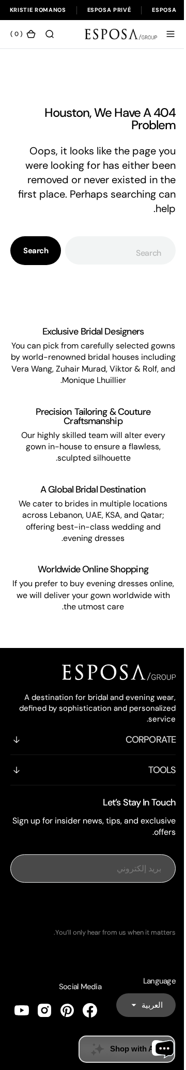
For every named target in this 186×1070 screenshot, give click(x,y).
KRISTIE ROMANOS (38, 9)
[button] (163, 39)
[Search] (49, 39)
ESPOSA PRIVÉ (109, 9)
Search (35, 256)
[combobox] (116, 256)
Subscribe (89, 934)
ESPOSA (164, 9)
